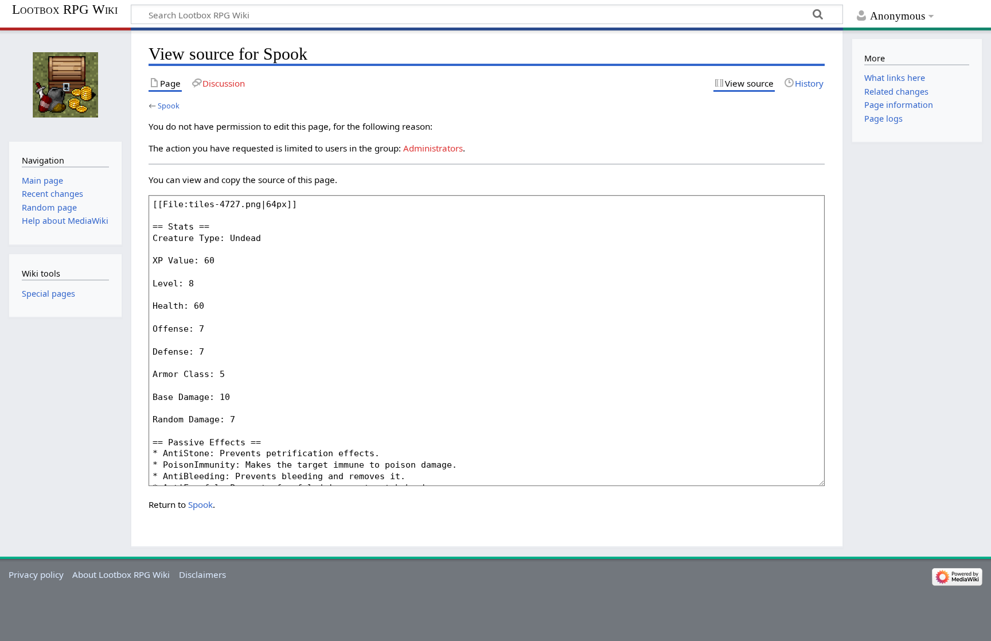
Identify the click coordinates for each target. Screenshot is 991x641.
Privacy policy (36, 574)
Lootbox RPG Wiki (65, 10)
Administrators (433, 148)
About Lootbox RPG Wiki (121, 574)
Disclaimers (202, 574)
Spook (169, 105)
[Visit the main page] (65, 85)
